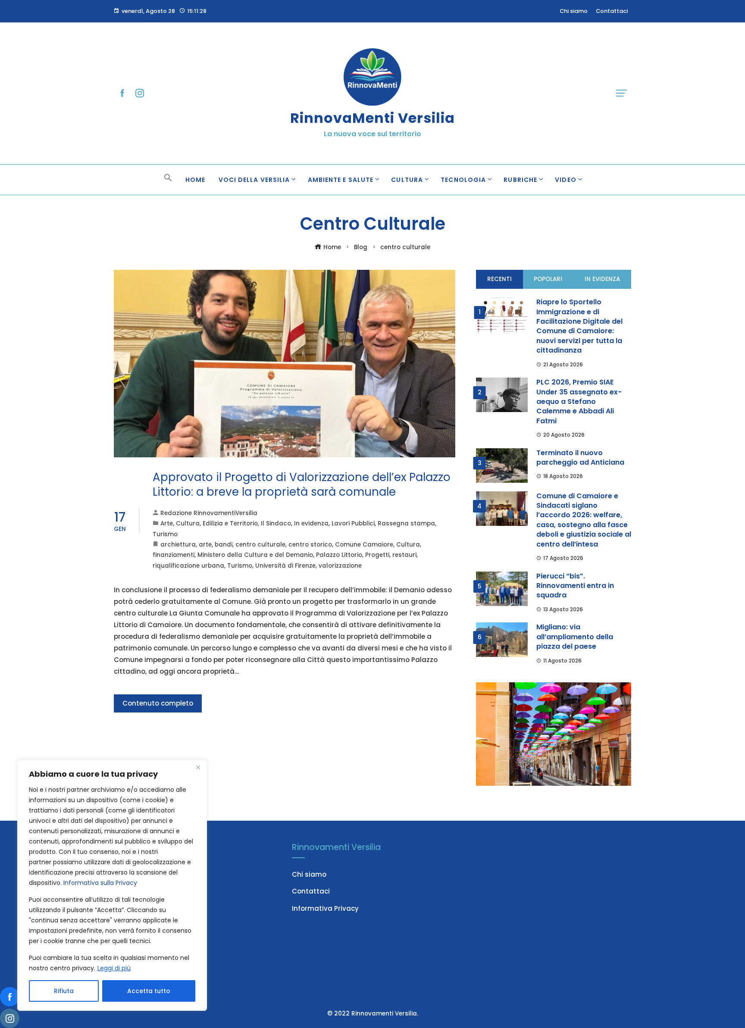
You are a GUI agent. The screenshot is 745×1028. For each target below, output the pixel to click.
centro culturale (260, 545)
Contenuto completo (157, 703)
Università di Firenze (285, 566)
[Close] (198, 767)
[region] (112, 885)
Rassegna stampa (406, 523)
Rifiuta (64, 991)
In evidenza (311, 523)
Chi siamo (309, 874)
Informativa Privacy (325, 908)
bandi (223, 545)
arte (205, 545)
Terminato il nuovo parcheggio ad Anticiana (580, 457)
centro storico (310, 545)
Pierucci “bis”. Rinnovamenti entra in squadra (575, 585)
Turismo (165, 534)
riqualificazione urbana (188, 566)
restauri (404, 555)
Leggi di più (114, 968)
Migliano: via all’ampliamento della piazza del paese (574, 636)
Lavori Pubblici (353, 523)
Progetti (377, 555)
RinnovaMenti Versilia (372, 118)
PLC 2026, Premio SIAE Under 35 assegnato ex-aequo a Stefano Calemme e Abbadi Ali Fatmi (579, 401)
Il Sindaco (276, 523)
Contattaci (311, 891)
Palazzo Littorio (339, 555)
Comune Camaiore (364, 545)
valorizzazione (340, 566)
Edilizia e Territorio (230, 523)
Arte (166, 523)
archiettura (178, 545)
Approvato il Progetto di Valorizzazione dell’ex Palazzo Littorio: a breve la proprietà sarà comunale (302, 484)
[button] (168, 180)
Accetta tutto (148, 991)
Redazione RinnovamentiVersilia (208, 513)
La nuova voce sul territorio (372, 134)
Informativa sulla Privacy (100, 882)
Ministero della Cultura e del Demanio (255, 555)
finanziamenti (173, 555)
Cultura (188, 523)
